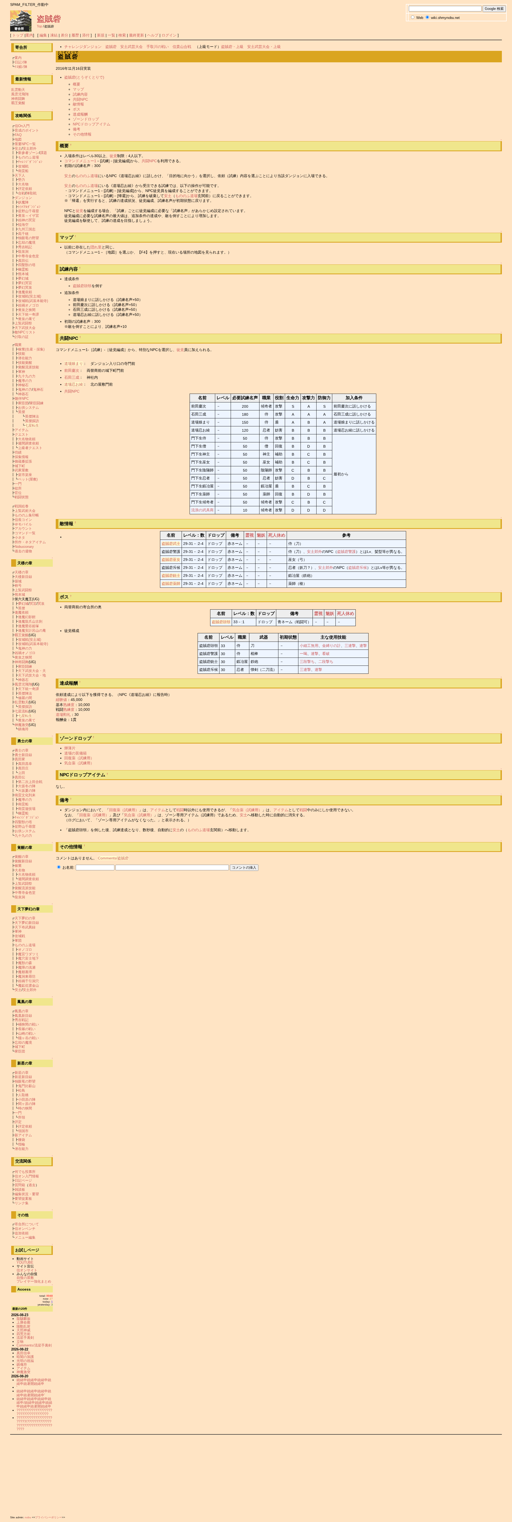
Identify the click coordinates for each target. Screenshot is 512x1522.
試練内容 (80, 94)
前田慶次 (71, 370)
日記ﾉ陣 (21, 62)
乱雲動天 (18, 90)
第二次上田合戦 (30, 782)
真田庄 (23, 768)
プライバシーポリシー (48, 1517)
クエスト (22, 434)
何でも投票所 (25, 1172)
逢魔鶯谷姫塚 (28, 626)
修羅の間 (25, 698)
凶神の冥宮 (26, 220)
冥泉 (41, 604)
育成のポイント (27, 130)
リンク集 (22, 1203)
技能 (21, 354)
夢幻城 (23, 278)
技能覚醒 (25, 363)
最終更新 (136, 35)
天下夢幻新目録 (27, 923)
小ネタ (20, 538)
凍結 (54, 35)
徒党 (113, 156)
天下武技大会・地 (32, 675)
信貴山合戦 (182, 46)
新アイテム (23, 1135)
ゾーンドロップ (86, 119)
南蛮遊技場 (26, 809)
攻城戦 (23, 166)
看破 (326, 653)
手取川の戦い (157, 46)
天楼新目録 (23, 577)
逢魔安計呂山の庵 (32, 631)
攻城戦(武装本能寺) (33, 301)
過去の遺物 (23, 551)
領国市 (23, 1131)
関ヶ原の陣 (26, 1104)
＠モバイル (23, 524)
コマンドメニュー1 (80, 161)
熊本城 (23, 274)
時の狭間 (25, 1108)
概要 (76, 84)
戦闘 (180, 810)
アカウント (23, 529)
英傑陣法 (32, 416)
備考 (76, 129)
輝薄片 (69, 748)
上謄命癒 (23, 1322)
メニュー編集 (25, 1237)
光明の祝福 (25, 1361)
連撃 (363, 645)
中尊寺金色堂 (28, 256)
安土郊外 (314, 551)
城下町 (20, 466)
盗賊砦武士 (171, 543)
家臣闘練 (36, 403)
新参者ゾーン (28, 153)
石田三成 (71, 377)
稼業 (18, 866)
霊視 (249, 535)
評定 (18, 1122)
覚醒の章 (22, 857)
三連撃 (350, 645)
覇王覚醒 (18, 103)
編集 (43, 35)
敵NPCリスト (25, 332)
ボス (76, 109)
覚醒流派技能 (28, 367)
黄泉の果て (26, 319)
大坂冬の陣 (26, 786)
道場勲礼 (63, 714)
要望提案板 (23, 1199)
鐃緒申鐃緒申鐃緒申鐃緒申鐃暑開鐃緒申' (34, 1393)
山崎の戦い (26, 1033)
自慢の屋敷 (25, 1278)
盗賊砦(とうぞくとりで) (84, 77)
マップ (78, 89)
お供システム (28, 408)
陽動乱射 (23, 1326)
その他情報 (82, 134)
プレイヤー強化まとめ (34, 1281)
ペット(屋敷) (28, 479)
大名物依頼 (26, 439)
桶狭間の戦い (28, 1024)
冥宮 (33, 604)
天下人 (20, 175)
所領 (21, 1117)
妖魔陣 (23, 202)
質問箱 (20, 1185)
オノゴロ (25, 950)
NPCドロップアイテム (91, 124)
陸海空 (23, 225)
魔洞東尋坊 (26, 976)
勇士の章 (22, 750)
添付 (86, 35)
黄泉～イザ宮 (28, 216)
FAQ (18, 135)
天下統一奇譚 (28, 314)
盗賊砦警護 (346, 551)
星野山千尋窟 (28, 211)
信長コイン (23, 520)
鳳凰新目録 (23, 1016)
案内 (29, 35)
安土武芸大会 (131, 46)
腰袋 (21, 1140)
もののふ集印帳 (27, 515)
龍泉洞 (23, 252)
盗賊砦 (49, 18)
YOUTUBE (25, 1262)
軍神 (21, 372)
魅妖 (261, 535)
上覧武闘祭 (23, 323)
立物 (20, 1342)
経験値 (61, 699)
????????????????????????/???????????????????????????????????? (34, 1423)
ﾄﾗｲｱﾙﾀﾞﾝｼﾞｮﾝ (29, 207)
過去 (32, 1185)
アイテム (157, 810)
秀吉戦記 (25, 247)
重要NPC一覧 (25, 144)
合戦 (21, 193)
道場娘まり (73, 363)
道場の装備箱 (75, 753)
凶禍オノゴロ (28, 305)
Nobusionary (24, 547)
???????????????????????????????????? (34, 1412)
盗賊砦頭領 (82, 286)
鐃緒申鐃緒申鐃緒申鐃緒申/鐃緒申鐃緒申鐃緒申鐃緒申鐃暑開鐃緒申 (34, 1403)
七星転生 (32, 425)
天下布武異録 (25, 927)
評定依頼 (25, 189)
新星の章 (22, 1073)
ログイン (169, 35)
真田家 (20, 759)
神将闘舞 (18, 99)
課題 (43, 153)
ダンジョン (23, 198)
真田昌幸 (25, 764)
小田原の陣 (26, 1099)
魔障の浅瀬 (26, 967)
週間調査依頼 (28, 443)
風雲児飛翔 (20, 94)
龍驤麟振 (23, 1319)
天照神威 (23, 1330)
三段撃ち (307, 661)
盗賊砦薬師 (171, 583)
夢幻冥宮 (25, 283)
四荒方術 (23, 1334)
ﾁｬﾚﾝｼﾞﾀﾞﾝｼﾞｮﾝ (30, 162)
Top (39, 26)
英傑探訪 (32, 421)
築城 (18, 581)
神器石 (23, 394)
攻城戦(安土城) (29, 296)
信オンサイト (27, 1270)
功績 (18, 452)
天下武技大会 (25, 328)
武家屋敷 (22, 470)
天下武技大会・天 (32, 671)
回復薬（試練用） (79, 758)
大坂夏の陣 (26, 791)
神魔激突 (22, 725)
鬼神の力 (25, 389)
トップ (17, 35)
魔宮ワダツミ (28, 954)
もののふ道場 (86, 176)
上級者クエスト (30, 448)
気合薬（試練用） (79, 763)
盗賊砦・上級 (232, 46)
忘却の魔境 (26, 242)
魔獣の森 (25, 963)
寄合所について (27, 1224)
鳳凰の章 (22, 1011)
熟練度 (68, 705)
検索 (122, 35)
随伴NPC (22, 399)
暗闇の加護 (25, 1357)
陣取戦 (31, 193)
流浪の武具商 (202, 510)
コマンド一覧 (25, 533)
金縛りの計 (331, 645)
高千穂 (23, 234)
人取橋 (23, 1095)
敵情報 (78, 104)
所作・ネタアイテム (30, 542)
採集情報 (22, 457)
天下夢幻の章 (25, 918)
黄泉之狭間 (26, 310)
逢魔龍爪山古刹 (30, 621)
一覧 (111, 35)
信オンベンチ (25, 1229)
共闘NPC (80, 99)
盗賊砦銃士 (171, 575)
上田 (21, 773)
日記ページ (23, 1180)
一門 (18, 484)
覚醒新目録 (23, 861)
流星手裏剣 (25, 1338)
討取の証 (22, 337)
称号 (18, 585)
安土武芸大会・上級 (264, 46)
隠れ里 (96, 247)
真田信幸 (23, 1353)
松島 (21, 1090)
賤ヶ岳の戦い (28, 1038)
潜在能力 (25, 358)
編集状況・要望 (27, 1194)
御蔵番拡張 (23, 461)
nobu (28, 1517)
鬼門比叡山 (26, 1086)
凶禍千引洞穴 (28, 981)
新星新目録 (23, 1077)
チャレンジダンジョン (83, 46)
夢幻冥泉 (25, 287)
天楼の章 (22, 572)
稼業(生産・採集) (31, 349)
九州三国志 (26, 229)
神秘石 (23, 385)
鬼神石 (38, 389)
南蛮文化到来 (25, 795)
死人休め (276, 535)
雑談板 (20, 1190)
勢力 (21, 180)
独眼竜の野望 (28, 238)
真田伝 (23, 261)
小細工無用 (309, 645)
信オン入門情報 (27, 1176)
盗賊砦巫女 (171, 559)
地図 (18, 139)
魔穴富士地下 (28, 958)
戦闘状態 (22, 497)
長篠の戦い (26, 1029)
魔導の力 (25, 381)
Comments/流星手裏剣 (34, 1345)
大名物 (23, 184)
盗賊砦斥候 (357, 567)
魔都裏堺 (25, 972)
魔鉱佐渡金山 (28, 986)
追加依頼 (22, 1233)
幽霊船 (23, 269)
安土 (68, 176)
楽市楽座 (25, 475)
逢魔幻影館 (26, 617)
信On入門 (22, 126)
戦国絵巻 (22, 506)
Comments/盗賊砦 (113, 858)
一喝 (303, 653)
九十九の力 (26, 376)
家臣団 (23, 403)
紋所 (18, 488)
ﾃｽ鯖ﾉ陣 (21, 67)
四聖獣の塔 (26, 265)
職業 (18, 345)
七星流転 (22, 711)
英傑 (21, 412)
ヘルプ (152, 35)
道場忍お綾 (73, 384)
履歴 (75, 35)
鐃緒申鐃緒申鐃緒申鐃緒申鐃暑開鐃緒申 (34, 1382)
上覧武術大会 (25, 511)
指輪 (21, 1144)
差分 (64, 35)
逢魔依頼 (25, 292)
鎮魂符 (23, 729)
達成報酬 (80, 114)
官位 (18, 493)
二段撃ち (325, 661)
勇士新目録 (23, 755)
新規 (101, 35)
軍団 (18, 940)
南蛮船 (23, 171)
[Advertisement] (170, 1474)
